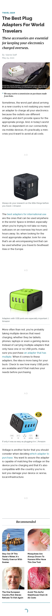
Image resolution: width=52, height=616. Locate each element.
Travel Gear (8, 13)
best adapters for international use (26, 214)
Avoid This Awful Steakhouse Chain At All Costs (37, 595)
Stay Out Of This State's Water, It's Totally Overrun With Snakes (12, 558)
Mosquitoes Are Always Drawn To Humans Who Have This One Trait (37, 558)
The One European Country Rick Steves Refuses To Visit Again (12, 595)
